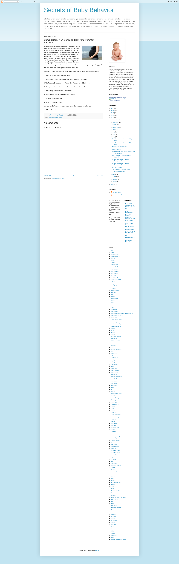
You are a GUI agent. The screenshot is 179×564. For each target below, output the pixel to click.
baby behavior (52, 117)
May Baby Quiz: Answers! (119, 147)
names (113, 410)
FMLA (112, 347)
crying (112, 303)
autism (112, 260)
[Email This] (68, 115)
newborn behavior (116, 415)
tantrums (113, 516)
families (113, 330)
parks (112, 434)
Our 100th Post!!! (117, 167)
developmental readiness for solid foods (122, 313)
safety (112, 478)
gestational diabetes (116, 349)
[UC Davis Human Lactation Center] (119, 99)
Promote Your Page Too (115, 100)
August (114, 129)
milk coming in (115, 404)
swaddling (114, 514)
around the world (115, 256)
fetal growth (114, 338)
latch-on (113, 391)
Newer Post (47, 175)
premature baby (115, 450)
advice (112, 252)
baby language (115, 269)
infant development (116, 377)
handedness (114, 358)
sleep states (114, 493)
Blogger (97, 550)
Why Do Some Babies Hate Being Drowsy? (129, 225)
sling (112, 501)
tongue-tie (113, 524)
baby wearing (114, 277)
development (114, 311)
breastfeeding (115, 286)
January (114, 181)
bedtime (113, 282)
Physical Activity (115, 440)
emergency (114, 322)
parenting (113, 431)
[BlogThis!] (70, 115)
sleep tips (113, 495)
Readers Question (116, 465)
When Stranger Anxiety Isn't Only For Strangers (130, 231)
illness (112, 366)
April (113, 174)
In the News (114, 368)
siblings (113, 484)
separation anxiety (116, 482)
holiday (113, 362)
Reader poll (114, 463)
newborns (113, 419)
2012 (112, 113)
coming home (114, 298)
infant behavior (115, 370)
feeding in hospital (116, 336)
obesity (113, 421)
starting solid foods (116, 507)
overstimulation (115, 427)
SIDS (112, 486)
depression (114, 309)
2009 (112, 184)
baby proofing (115, 273)
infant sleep (114, 381)
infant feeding (114, 379)
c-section (113, 288)
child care (113, 292)
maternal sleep (115, 398)
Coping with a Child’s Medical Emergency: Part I (120, 164)
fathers (113, 332)
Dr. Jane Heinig (117, 192)
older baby (114, 423)
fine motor (113, 343)
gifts (112, 351)
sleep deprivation (115, 491)
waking (113, 533)
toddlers (113, 522)
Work (112, 537)
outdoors (113, 425)
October (114, 124)
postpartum (114, 444)
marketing (113, 396)
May (113, 137)
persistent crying (115, 436)
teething (113, 518)
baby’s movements (116, 279)
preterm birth (114, 455)
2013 (112, 110)
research (113, 474)
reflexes (113, 469)
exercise (113, 328)
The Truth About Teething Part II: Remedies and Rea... (121, 170)
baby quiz (113, 275)
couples (113, 300)
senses (113, 480)
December (115, 120)
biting (112, 284)
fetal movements (115, 341)
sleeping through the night (118, 497)
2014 (112, 108)
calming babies (115, 290)
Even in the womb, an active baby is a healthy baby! (130, 206)
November (115, 122)
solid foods (114, 505)
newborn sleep (115, 417)
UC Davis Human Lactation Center (118, 97)
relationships (114, 472)
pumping (113, 459)
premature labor (115, 453)
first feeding (114, 345)
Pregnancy (114, 448)
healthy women (115, 360)
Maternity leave (115, 400)
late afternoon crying (116, 393)
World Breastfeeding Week (118, 539)
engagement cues (116, 326)
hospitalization (115, 364)
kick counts (114, 385)
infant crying (114, 372)
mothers (113, 406)
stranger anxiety (115, 510)
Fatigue (113, 334)
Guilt (112, 355)
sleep (112, 489)
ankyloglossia (115, 254)
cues (112, 305)
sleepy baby (114, 499)
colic (112, 294)
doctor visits (114, 317)
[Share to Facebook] (74, 115)
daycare (113, 307)
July (113, 132)
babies (113, 262)
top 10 (112, 527)
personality (114, 438)
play (112, 442)
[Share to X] (72, 115)
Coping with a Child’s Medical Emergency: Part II (120, 160)
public (112, 457)
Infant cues (114, 374)
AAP (112, 250)
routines (113, 476)
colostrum (113, 296)
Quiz (112, 461)
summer (113, 512)
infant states (114, 383)
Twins (112, 531)
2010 (112, 118)
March (114, 176)
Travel (112, 529)
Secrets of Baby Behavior (79, 10)
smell (112, 503)
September (115, 127)
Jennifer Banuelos (118, 195)
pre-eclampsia (115, 446)
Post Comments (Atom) (58, 178)
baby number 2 (115, 271)
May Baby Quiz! (116, 149)
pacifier (113, 429)
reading (113, 467)
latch (112, 389)
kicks (112, 387)
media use (114, 402)
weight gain (114, 535)
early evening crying (116, 320)
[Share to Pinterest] (76, 115)
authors (113, 258)
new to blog (59, 117)
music (112, 408)
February (115, 179)
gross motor (114, 353)
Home (74, 175)
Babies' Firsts (114, 265)
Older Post (99, 175)
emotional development (117, 324)
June (114, 134)
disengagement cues (117, 315)
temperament (114, 520)
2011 (112, 115)
